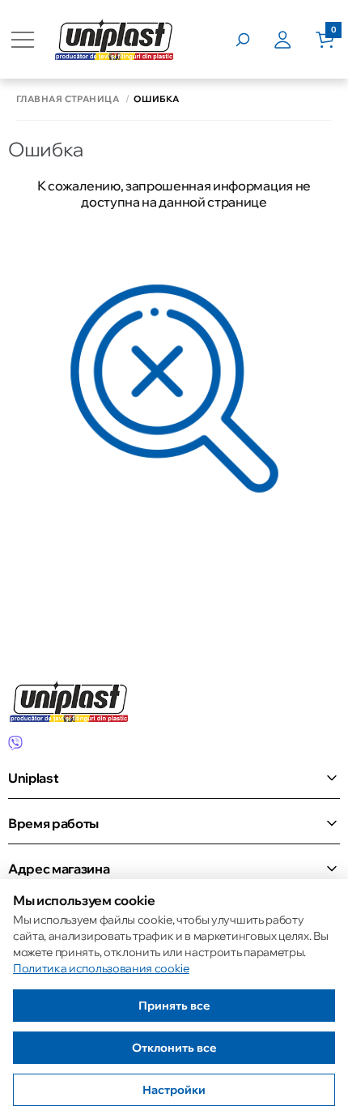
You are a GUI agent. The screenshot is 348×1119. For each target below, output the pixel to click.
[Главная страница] (114, 39)
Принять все (174, 1005)
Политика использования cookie (101, 968)
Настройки (174, 1090)
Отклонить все (174, 1047)
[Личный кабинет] (294, 39)
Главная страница (67, 99)
